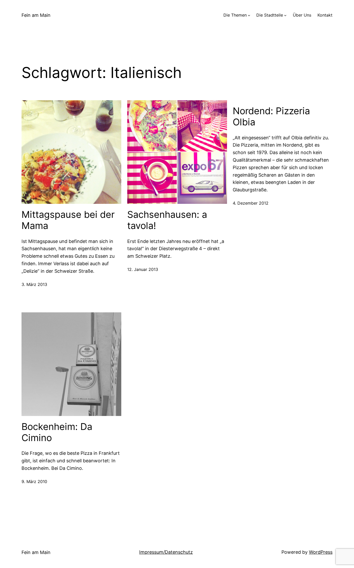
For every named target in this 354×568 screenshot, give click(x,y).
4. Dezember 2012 (250, 203)
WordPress (320, 552)
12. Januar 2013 (142, 269)
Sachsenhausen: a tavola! (167, 220)
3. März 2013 (34, 284)
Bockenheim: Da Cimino (57, 432)
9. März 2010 (34, 481)
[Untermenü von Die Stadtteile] (285, 15)
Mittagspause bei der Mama (68, 220)
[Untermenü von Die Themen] (249, 15)
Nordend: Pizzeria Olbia (271, 116)
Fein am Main (36, 15)
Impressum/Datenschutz (166, 552)
